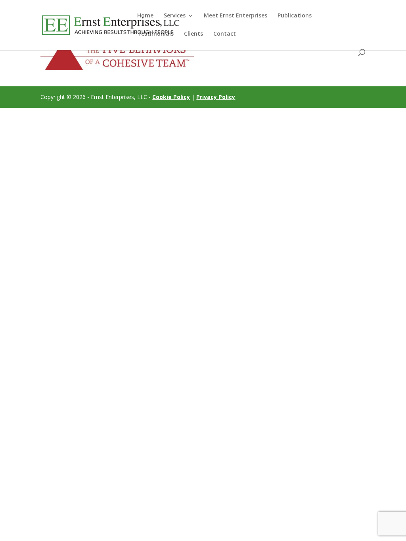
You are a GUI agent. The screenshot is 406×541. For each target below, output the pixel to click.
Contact (224, 34)
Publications (295, 16)
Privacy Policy (215, 97)
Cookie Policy (171, 97)
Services (175, 16)
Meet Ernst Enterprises (235, 16)
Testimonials (155, 34)
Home (145, 16)
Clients (193, 34)
